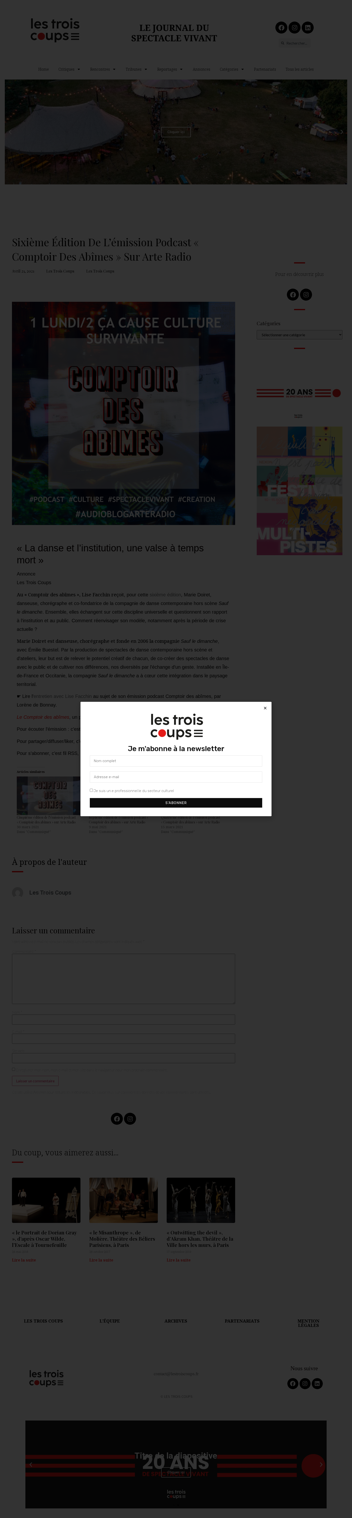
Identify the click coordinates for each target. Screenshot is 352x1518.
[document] (176, 759)
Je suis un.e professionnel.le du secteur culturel (134, 791)
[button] (265, 708)
